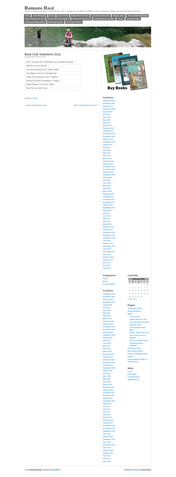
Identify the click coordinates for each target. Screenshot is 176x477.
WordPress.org (133, 380)
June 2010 (107, 268)
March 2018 (107, 191)
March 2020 (107, 125)
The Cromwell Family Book (137, 15)
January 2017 (108, 230)
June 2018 (107, 183)
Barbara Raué (39, 8)
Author (34, 98)
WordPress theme (132, 470)
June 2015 (107, 249)
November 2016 (109, 235)
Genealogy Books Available (104, 19)
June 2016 (107, 241)
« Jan (130, 299)
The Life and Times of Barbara (58, 19)
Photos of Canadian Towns (35, 22)
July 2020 (106, 114)
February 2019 (108, 161)
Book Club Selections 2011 (37, 105)
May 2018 (106, 186)
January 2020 (108, 131)
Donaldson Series (133, 19)
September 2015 (109, 246)
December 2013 (109, 252)
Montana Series (118, 15)
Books (52, 15)
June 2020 (107, 117)
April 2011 (106, 263)
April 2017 (107, 221)
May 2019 (106, 153)
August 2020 (107, 112)
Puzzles (120, 19)
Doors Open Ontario (55, 22)
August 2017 (107, 210)
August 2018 (107, 177)
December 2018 (109, 167)
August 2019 (107, 145)
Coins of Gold (63, 15)
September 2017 (109, 208)
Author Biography (39, 15)
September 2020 (109, 109)
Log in (130, 371)
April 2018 (107, 188)
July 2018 (106, 180)
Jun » (135, 299)
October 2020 (108, 106)
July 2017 (106, 213)
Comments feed (133, 377)
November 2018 (109, 169)
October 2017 (108, 205)
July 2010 (106, 265)
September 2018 (109, 175)
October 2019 (108, 139)
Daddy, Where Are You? (79, 15)
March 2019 (107, 158)
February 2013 (108, 257)
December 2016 (109, 232)
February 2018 (108, 194)
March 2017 (107, 224)
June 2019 (107, 150)
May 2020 (106, 120)
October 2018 (108, 172)
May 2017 (106, 219)
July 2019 (106, 147)
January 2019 (108, 164)
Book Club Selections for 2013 (85, 105)
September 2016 (109, 238)
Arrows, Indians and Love (34, 19)
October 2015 (108, 243)
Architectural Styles (135, 308)
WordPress (56, 470)
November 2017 (109, 202)
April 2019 (107, 156)
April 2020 (107, 123)
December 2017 (109, 199)
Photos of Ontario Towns (82, 19)
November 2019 (109, 136)
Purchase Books (109, 284)
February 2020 (108, 128)
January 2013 (108, 260)
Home (27, 15)
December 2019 (109, 134)
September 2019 (109, 142)
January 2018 (108, 197)
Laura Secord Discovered (101, 15)
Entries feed (132, 374)
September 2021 (109, 101)
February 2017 (108, 227)
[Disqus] (62, 144)
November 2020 (109, 103)
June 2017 (107, 216)
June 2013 (107, 254)
